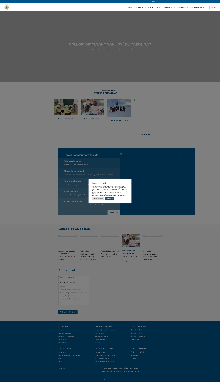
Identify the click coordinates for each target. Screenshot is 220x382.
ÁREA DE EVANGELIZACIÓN (197, 7)
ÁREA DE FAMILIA (181, 7)
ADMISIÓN (213, 7)
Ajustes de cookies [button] (98, 198)
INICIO (130, 7)
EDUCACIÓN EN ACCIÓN (151, 7)
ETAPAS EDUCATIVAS (167, 7)
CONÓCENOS (137, 7)
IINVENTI (154, 1)
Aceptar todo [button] (109, 198)
